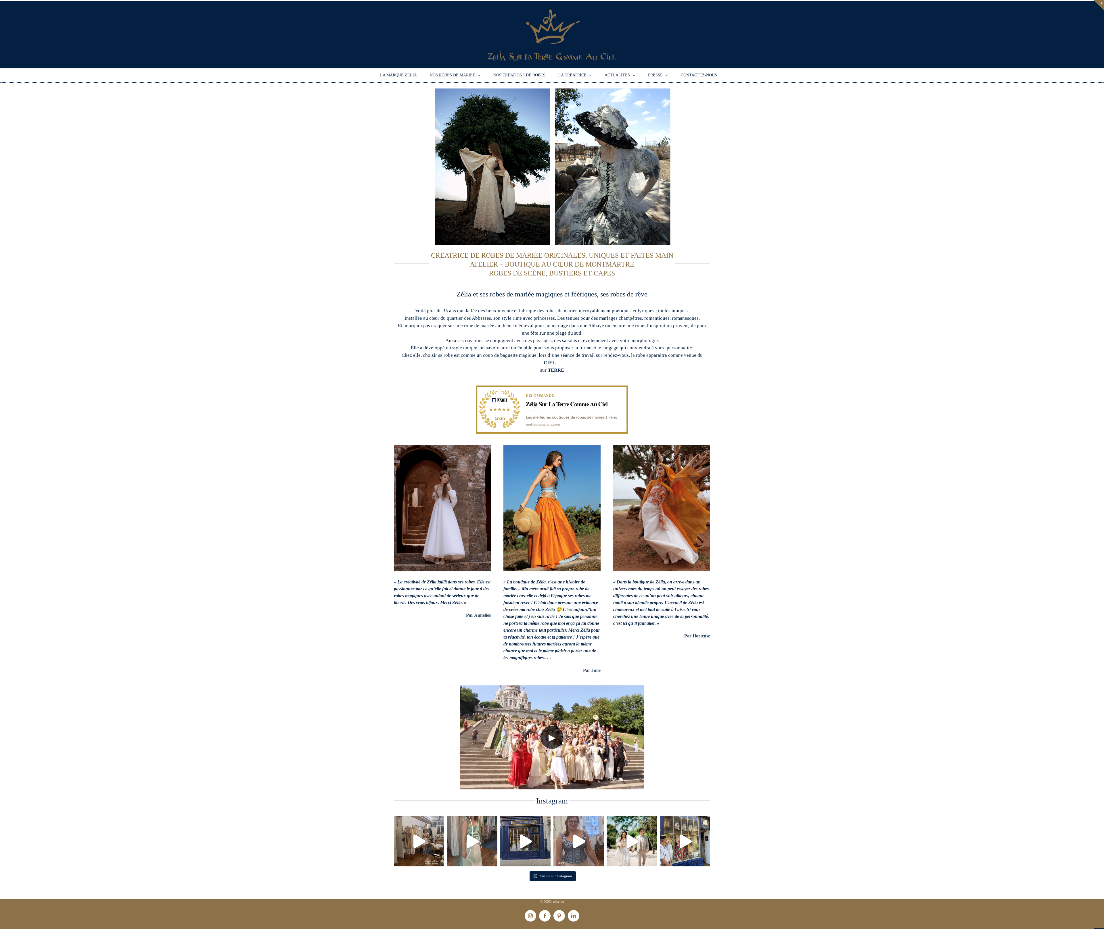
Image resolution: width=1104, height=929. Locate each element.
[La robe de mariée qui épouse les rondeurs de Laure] (578, 841)
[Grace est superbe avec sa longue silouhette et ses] (419, 841)
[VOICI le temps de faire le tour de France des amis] (525, 841)
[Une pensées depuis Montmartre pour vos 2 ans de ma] (632, 841)
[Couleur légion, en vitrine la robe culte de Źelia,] (685, 841)
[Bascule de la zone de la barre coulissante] (1099, 5)
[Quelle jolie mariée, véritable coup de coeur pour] (472, 841)
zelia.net (558, 902)
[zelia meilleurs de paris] (552, 387)
